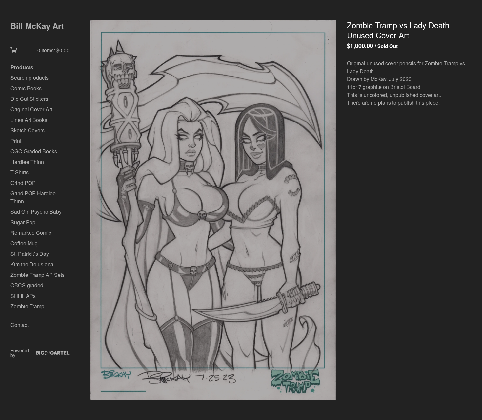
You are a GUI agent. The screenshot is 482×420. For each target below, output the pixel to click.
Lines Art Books (28, 119)
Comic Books (26, 88)
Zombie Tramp (27, 306)
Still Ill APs (23, 295)
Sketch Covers (27, 130)
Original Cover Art (31, 109)
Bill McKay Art (37, 25)
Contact (19, 325)
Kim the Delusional (32, 264)
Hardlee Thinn (27, 162)
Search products (29, 77)
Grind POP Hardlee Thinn (33, 197)
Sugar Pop (22, 222)
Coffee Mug (24, 243)
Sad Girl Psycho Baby (36, 211)
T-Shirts (19, 172)
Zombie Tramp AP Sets (37, 274)
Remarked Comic (30, 232)
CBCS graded (26, 285)
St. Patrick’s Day (29, 253)
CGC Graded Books (33, 151)
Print (15, 140)
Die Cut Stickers (29, 98)
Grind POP (23, 183)
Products (21, 67)
